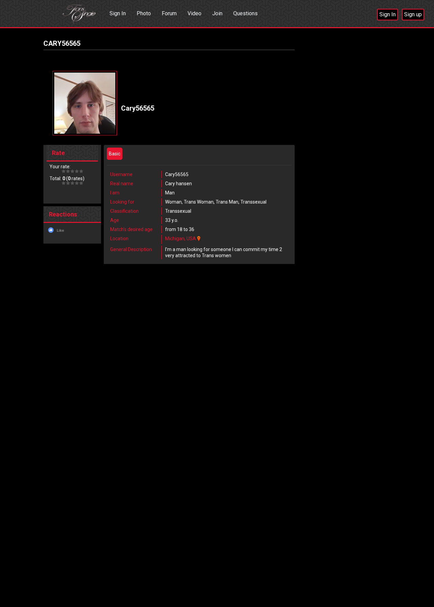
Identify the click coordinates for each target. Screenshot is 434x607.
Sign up (413, 14)
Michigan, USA (180, 238)
